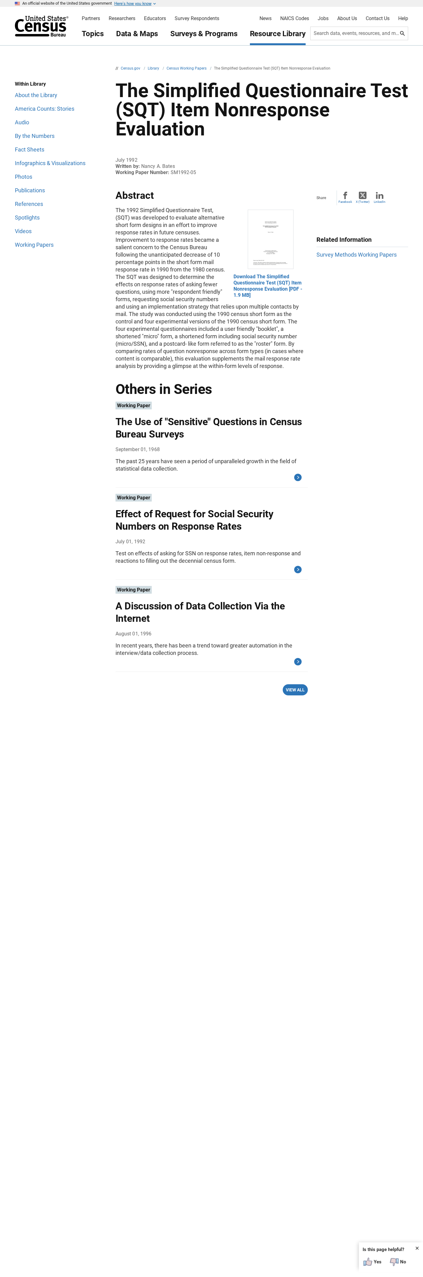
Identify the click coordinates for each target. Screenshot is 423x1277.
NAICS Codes (294, 18)
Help (403, 18)
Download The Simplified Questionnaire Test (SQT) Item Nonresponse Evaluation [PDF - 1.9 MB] (267, 286)
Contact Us (378, 18)
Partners (91, 18)
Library (154, 68)
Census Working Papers (187, 68)
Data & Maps (137, 33)
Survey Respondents (197, 18)
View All (295, 689)
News (265, 18)
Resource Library (278, 33)
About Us (347, 18)
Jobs (323, 18)
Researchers (122, 18)
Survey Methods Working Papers (356, 254)
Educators (155, 18)
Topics (93, 33)
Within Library (30, 84)
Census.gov (131, 68)
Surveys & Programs (204, 33)
